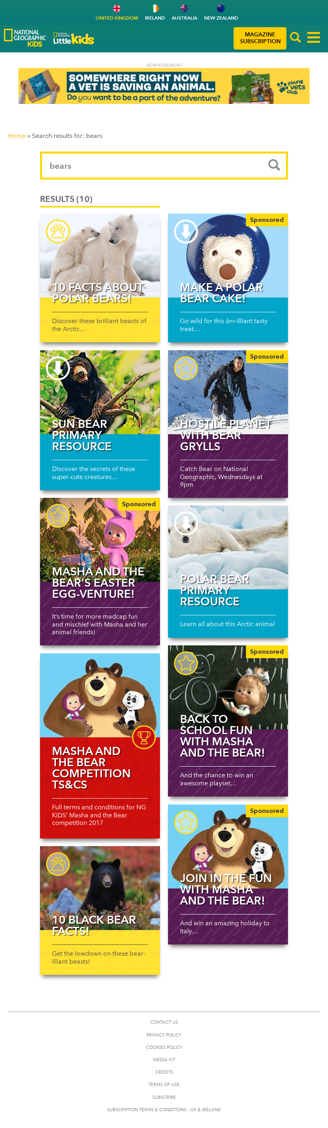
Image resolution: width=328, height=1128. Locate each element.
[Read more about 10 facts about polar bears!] (100, 255)
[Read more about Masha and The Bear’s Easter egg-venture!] (100, 540)
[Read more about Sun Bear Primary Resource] (100, 392)
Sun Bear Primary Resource (82, 435)
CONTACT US (164, 1022)
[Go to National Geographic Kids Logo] (25, 38)
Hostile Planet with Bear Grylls (225, 435)
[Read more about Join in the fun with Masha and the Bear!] (228, 846)
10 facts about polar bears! (97, 292)
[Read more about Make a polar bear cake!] (228, 255)
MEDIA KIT (164, 1059)
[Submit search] (274, 166)
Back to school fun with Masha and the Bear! (222, 735)
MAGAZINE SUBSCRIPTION (260, 38)
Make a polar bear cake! (221, 292)
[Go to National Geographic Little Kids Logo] (74, 38)
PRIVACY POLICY (164, 1035)
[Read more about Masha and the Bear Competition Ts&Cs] (100, 695)
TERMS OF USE (164, 1084)
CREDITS (164, 1072)
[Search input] (164, 166)
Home (17, 136)
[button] (295, 38)
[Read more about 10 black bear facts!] (100, 888)
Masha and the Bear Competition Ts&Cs (91, 767)
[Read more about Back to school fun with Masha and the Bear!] (228, 687)
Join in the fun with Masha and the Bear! (226, 889)
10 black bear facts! (94, 925)
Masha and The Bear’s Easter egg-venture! (98, 583)
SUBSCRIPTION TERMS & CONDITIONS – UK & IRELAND (164, 1109)
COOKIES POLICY (164, 1047)
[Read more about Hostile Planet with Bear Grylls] (228, 392)
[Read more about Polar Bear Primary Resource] (228, 547)
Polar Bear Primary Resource (214, 590)
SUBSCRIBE (164, 1097)
